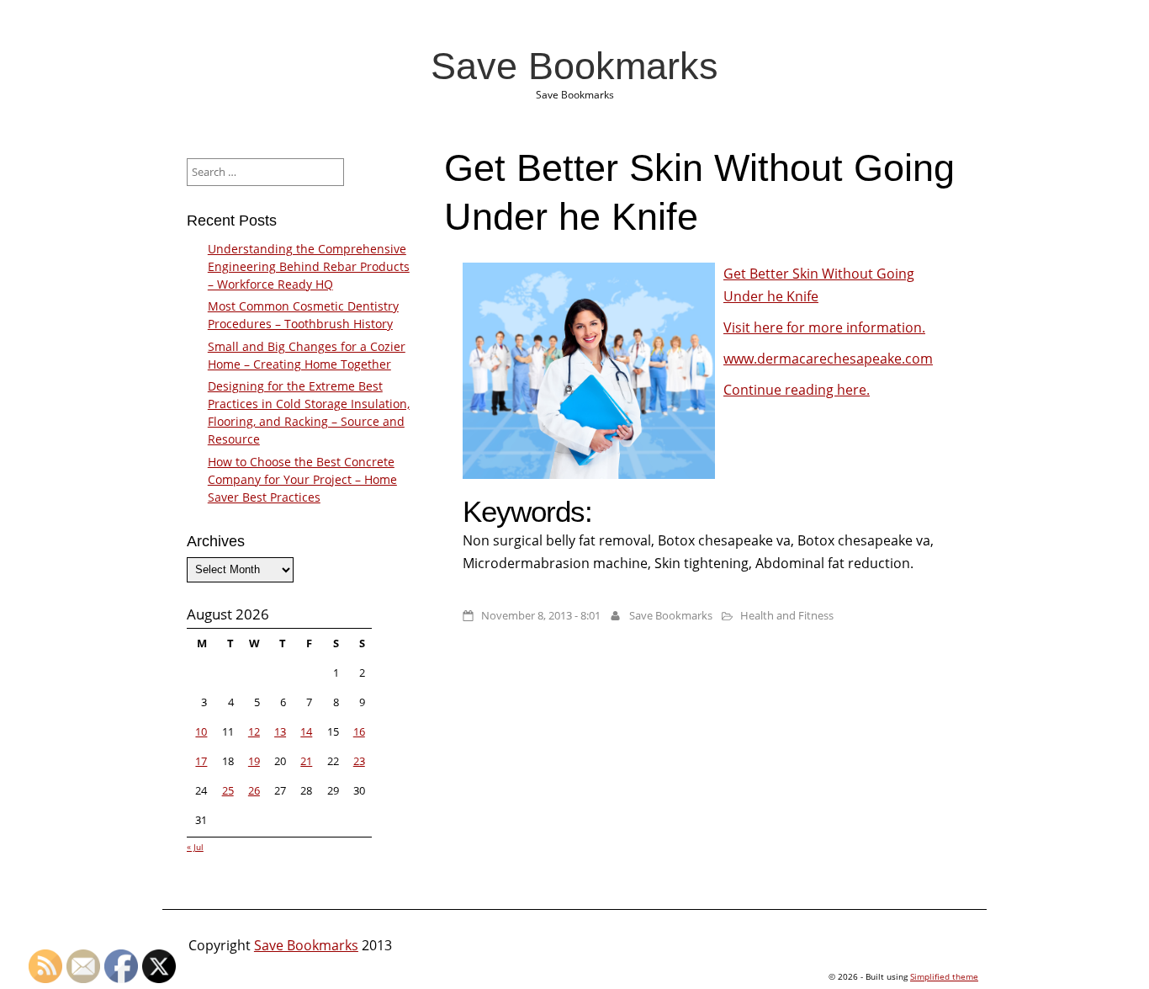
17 (201, 760)
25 (228, 790)
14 (306, 731)
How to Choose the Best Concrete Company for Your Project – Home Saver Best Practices (302, 479)
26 (254, 790)
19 (254, 760)
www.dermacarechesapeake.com (828, 358)
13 (280, 731)
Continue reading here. (796, 389)
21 (306, 760)
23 (359, 760)
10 (201, 731)
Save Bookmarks (574, 66)
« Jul (195, 847)
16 (359, 731)
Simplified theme (944, 976)
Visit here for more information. (824, 327)
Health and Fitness (787, 615)
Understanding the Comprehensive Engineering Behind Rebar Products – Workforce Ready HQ (309, 266)
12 (254, 731)
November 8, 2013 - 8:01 (541, 615)
